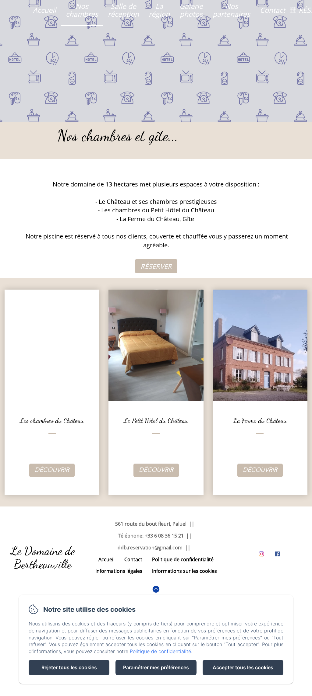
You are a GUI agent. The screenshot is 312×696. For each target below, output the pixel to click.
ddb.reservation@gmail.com (150, 547)
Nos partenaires (231, 10)
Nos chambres (82, 10)
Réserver (156, 266)
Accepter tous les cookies (243, 667)
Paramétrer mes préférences (156, 667)
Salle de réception (123, 10)
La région (159, 10)
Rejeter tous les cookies (69, 667)
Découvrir (52, 470)
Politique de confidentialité (183, 559)
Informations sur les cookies (184, 571)
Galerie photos (191, 10)
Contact (272, 10)
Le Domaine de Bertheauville (43, 557)
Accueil (44, 10)
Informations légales (118, 571)
